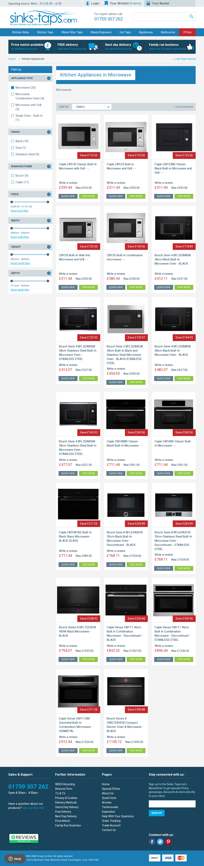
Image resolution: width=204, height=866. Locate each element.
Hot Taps (125, 32)
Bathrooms (168, 32)
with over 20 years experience (167, 46)
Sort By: (64, 106)
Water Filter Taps (72, 32)
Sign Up (156, 812)
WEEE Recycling (65, 784)
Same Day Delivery (67, 807)
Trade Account (111, 825)
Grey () (21, 148)
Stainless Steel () (27, 154)
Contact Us (109, 830)
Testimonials (110, 807)
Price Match (62, 820)
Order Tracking (111, 820)
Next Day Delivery (66, 816)
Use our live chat (33, 808)
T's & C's (60, 793)
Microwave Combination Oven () (30, 96)
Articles (107, 802)
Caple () (22, 182)
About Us (108, 793)
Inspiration (108, 811)
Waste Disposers (101, 32)
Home (11, 58)
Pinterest (168, 842)
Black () (22, 141)
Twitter (160, 842)
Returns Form (63, 788)
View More (88, 196)
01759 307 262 (108, 19)
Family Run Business (68, 825)
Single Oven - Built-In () (29, 118)
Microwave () (26, 87)
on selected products (27, 46)
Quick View (68, 196)
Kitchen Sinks (20, 32)
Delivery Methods (66, 802)
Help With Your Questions (118, 816)
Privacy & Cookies (66, 798)
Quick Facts (109, 798)
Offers (187, 32)
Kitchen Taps (45, 32)
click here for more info (72, 46)
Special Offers (111, 788)
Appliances (146, 32)
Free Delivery (63, 811)
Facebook (152, 842)
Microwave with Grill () (28, 107)
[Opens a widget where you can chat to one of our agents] (15, 859)
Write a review (68, 183)
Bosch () (22, 175)
